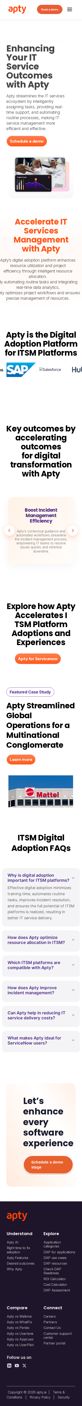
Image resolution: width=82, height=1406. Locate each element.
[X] (24, 1365)
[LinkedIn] (9, 1365)
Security (64, 1397)
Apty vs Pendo (18, 1328)
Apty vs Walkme (19, 1316)
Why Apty (14, 1269)
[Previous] (9, 530)
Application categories (52, 1244)
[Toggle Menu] (70, 9)
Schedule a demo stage (47, 1164)
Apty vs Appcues (20, 1339)
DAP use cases (55, 1258)
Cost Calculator (55, 1284)
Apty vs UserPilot (20, 1345)
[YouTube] (16, 1365)
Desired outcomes (20, 1263)
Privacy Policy (40, 1397)
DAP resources (55, 1263)
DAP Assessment (57, 1290)
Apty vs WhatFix (19, 1322)
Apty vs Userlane (20, 1333)
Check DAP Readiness (52, 1271)
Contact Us (52, 1328)
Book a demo (49, 9)
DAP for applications (59, 1252)
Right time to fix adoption (18, 1250)
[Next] (72, 530)
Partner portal (54, 1343)
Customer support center (58, 1335)
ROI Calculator (55, 1279)
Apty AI (13, 1242)
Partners (50, 1322)
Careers (50, 1316)
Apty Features (17, 1258)
